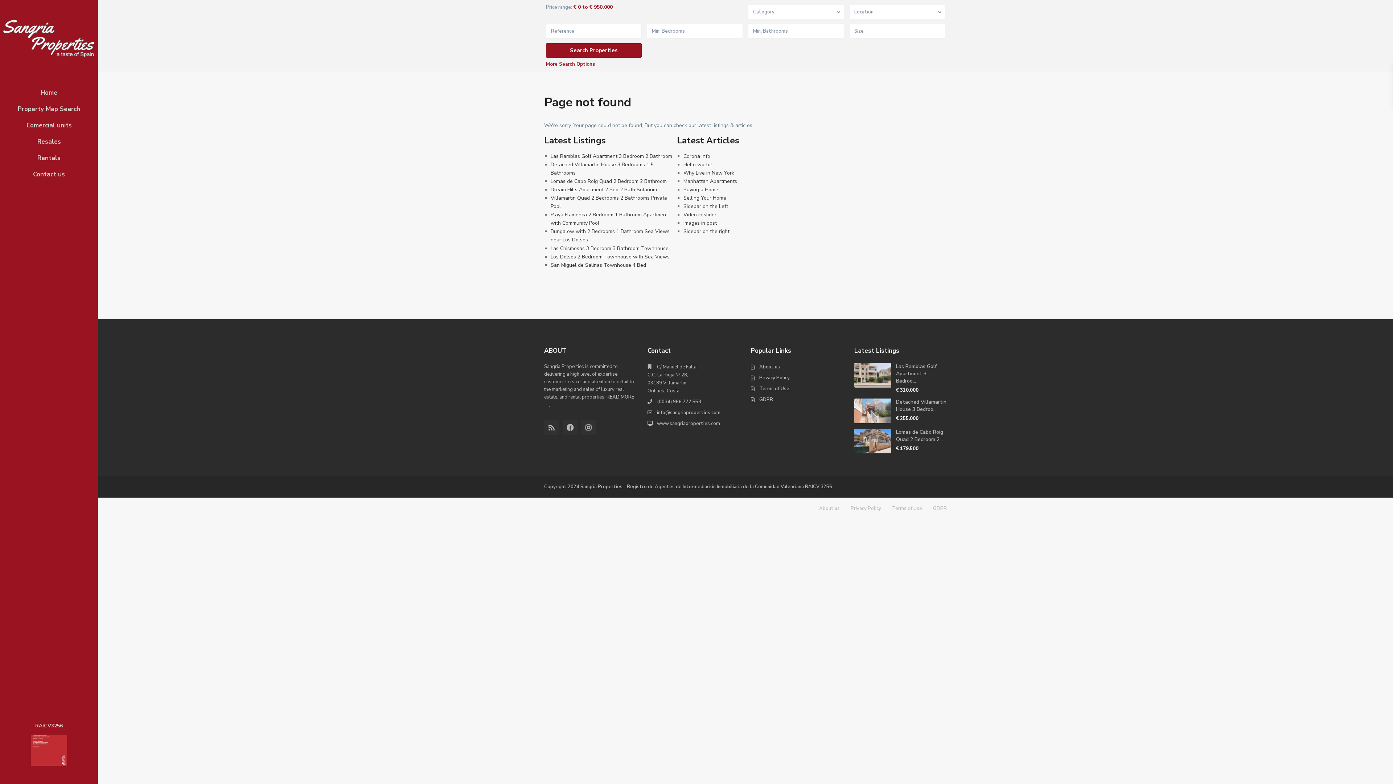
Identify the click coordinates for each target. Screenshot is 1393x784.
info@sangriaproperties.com (688, 412)
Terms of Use (774, 388)
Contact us (49, 174)
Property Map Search (49, 109)
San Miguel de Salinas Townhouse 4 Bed (598, 265)
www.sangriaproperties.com (688, 423)
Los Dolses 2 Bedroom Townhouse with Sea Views (610, 256)
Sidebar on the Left (705, 206)
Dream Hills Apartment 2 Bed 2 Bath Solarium (604, 189)
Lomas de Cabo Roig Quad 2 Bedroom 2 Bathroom (609, 181)
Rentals (49, 158)
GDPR (766, 399)
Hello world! (697, 164)
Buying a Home (700, 189)
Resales (49, 142)
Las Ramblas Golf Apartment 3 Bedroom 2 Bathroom (611, 156)
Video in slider (699, 214)
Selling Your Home (704, 198)
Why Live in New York (708, 173)
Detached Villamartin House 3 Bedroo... (921, 406)
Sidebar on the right (706, 231)
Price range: (559, 7)
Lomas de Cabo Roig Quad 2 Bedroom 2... (919, 436)
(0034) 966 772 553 (679, 402)
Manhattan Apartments (710, 181)
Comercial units (49, 125)
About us (769, 367)
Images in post (700, 223)
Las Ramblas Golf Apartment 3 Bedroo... (916, 373)
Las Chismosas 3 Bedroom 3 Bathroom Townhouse (610, 248)
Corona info (696, 156)
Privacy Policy (774, 378)
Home (49, 93)
